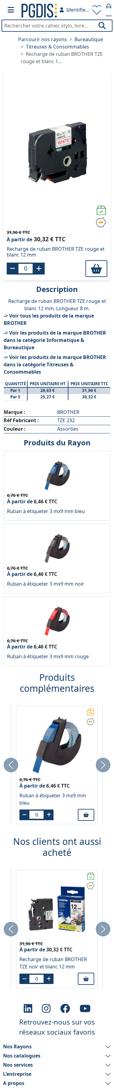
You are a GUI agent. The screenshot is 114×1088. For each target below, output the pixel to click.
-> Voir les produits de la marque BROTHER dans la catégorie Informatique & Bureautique (55, 340)
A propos (13, 1083)
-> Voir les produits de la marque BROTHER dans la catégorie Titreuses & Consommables (55, 364)
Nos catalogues (21, 1055)
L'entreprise (17, 1074)
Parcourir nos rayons (42, 39)
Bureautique (88, 39)
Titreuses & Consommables (57, 46)
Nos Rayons (17, 1046)
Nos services (18, 1064)
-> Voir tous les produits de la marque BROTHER (49, 319)
